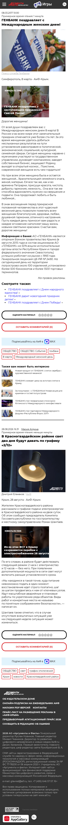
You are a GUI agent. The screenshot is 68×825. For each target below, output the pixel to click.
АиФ (28, 494)
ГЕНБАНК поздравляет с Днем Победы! (34, 302)
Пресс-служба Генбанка (15, 73)
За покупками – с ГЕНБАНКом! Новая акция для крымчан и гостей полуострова (38, 392)
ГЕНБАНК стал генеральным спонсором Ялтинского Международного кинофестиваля (38, 402)
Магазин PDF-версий (16, 707)
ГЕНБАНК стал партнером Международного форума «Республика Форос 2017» (37, 412)
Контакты (39, 707)
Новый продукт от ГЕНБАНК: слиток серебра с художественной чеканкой (38, 371)
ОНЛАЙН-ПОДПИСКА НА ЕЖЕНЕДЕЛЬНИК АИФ (31, 703)
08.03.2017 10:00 (10, 12)
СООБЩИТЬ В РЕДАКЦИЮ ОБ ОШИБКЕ (26, 723)
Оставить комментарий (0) (34, 327)
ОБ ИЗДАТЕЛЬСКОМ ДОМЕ (19, 698)
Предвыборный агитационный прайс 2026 (32, 719)
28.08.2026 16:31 (10, 429)
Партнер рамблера (29, 810)
